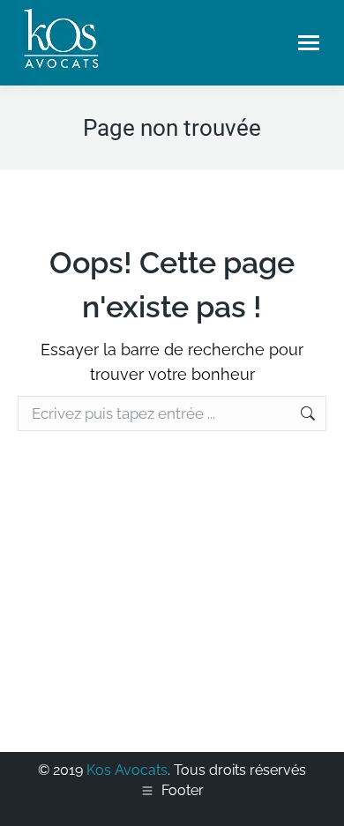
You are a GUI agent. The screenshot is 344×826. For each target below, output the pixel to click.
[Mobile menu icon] (308, 43)
